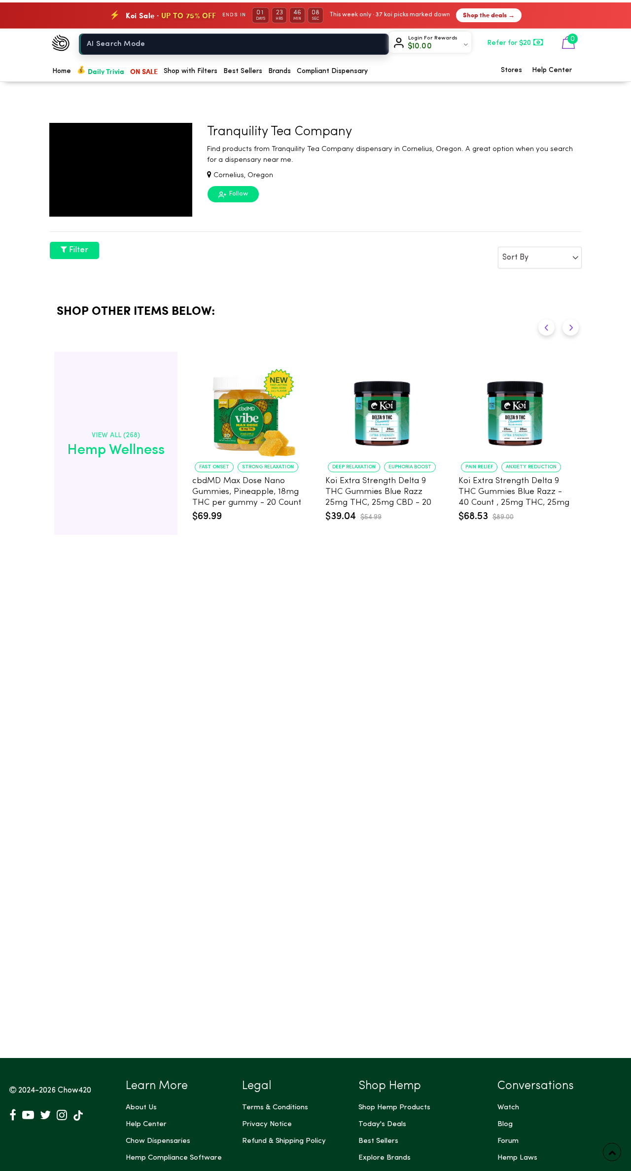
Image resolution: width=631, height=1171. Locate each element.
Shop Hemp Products (394, 1107)
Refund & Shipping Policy (284, 1141)
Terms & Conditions (275, 1107)
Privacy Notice (267, 1124)
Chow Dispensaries (158, 1141)
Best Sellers (242, 71)
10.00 (420, 46)
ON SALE (144, 71)
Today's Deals (382, 1124)
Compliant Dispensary (332, 71)
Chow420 (74, 1091)
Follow (238, 193)
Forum (508, 1141)
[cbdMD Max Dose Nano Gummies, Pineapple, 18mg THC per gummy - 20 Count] (249, 408)
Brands (279, 71)
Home (61, 71)
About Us (141, 1107)
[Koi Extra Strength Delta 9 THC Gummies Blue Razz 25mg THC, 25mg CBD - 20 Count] (382, 408)
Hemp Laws (517, 1158)
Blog (505, 1124)
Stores (511, 70)
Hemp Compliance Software (174, 1158)
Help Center (552, 70)
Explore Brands (384, 1158)
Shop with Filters (190, 71)
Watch (508, 1107)
